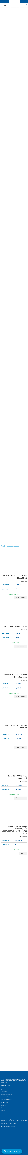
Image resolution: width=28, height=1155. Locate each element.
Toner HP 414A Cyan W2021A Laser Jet (15, 726)
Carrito (2, 1107)
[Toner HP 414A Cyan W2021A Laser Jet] (15, 709)
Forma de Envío (4, 1096)
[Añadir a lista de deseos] (25, 573)
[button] (20, 597)
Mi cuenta (3, 1105)
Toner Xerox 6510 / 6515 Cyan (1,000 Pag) (14, 777)
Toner (19, 12)
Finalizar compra (4, 1113)
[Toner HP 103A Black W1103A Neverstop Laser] (15, 658)
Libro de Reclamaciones (6, 1099)
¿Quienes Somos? (5, 1089)
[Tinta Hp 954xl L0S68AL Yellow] (15, 610)
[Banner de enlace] (14, 965)
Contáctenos (4, 1091)
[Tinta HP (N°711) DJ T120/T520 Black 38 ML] (15, 559)
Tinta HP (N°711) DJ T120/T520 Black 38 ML (14, 577)
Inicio (2, 12)
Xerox (14, 12)
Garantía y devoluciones (6, 1094)
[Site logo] (14, 5)
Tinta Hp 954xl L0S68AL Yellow (14, 626)
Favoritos (3, 1110)
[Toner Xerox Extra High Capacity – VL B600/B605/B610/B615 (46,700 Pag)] (15, 810)
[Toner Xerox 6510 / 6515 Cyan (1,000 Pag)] (15, 760)
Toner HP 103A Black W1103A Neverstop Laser (15, 676)
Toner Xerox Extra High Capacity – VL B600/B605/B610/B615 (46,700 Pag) (14, 830)
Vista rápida (21, 573)
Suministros (8, 12)
